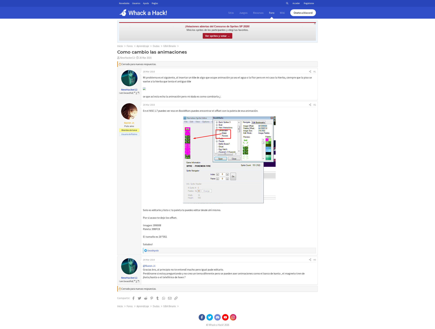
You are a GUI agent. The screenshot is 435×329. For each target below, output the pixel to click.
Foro (271, 12)
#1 (315, 71)
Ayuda (146, 3)
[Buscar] (287, 3)
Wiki (282, 12)
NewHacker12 (127, 57)
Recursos (258, 12)
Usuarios (136, 3)
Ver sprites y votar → (217, 35)
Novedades (124, 3)
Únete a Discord (303, 12)
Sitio (231, 12)
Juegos (243, 12)
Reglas (155, 3)
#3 (315, 259)
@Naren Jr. (149, 265)
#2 (315, 104)
